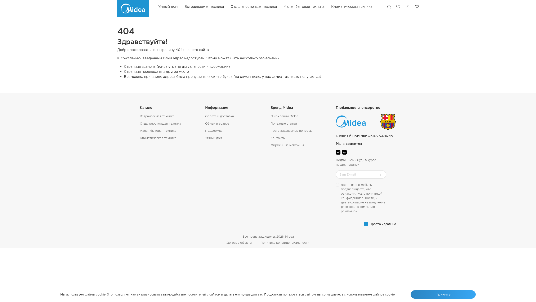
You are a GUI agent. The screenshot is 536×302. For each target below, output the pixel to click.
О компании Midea (284, 116)
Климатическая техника (158, 138)
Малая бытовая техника (158, 130)
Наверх (522, 295)
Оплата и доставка (219, 116)
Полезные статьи (284, 123)
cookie (390, 294)
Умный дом (168, 7)
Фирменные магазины (287, 145)
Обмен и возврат (218, 123)
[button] (389, 7)
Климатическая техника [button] (351, 7)
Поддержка (214, 130)
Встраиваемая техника (157, 116)
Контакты (278, 138)
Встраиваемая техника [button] (204, 7)
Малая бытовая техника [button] (304, 7)
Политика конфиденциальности (284, 242)
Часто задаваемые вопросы (291, 130)
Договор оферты (239, 242)
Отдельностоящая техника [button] (254, 7)
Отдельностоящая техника (160, 123)
